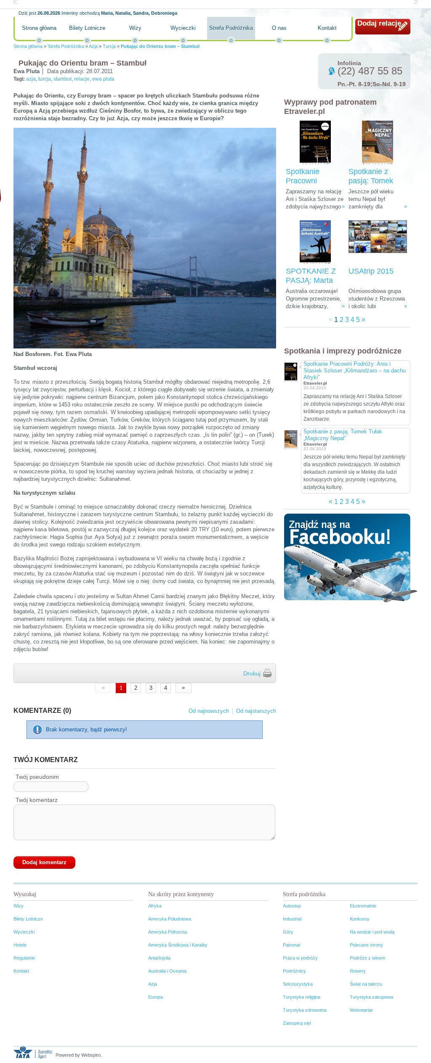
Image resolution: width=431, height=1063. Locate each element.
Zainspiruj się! (297, 1023)
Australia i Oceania (167, 970)
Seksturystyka (298, 984)
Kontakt (327, 28)
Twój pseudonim (37, 776)
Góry (288, 931)
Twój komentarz (37, 800)
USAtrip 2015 (371, 271)
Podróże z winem (367, 957)
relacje (82, 79)
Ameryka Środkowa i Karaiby (178, 944)
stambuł (62, 79)
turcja (44, 79)
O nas (279, 28)
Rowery (358, 970)
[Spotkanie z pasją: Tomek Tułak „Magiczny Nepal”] (377, 143)
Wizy (135, 28)
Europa (155, 997)
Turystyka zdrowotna (305, 1010)
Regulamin (24, 957)
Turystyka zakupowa (371, 997)
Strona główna (39, 28)
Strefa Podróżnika (231, 28)
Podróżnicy (294, 970)
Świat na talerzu (366, 984)
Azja (93, 46)
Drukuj (252, 673)
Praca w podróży (300, 957)
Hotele (20, 944)
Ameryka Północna (167, 931)
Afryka (155, 905)
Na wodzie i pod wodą (372, 931)
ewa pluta (103, 79)
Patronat (291, 944)
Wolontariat (361, 1010)
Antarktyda (159, 957)
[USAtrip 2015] (378, 242)
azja (31, 79)
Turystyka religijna (301, 997)
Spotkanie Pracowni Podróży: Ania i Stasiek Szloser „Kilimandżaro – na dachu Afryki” (354, 370)
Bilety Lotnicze (87, 28)
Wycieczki (183, 28)
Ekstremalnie (363, 905)
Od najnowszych (209, 711)
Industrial (292, 918)
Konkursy (360, 918)
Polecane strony (366, 944)
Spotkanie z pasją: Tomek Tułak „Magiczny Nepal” (342, 434)
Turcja (109, 46)
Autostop (292, 905)
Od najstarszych (256, 711)
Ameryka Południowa (169, 918)
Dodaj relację (379, 23)
